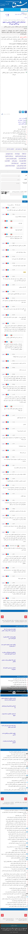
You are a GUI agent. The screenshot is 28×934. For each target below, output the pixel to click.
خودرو (26, 611)
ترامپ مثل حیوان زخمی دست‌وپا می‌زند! (18, 869)
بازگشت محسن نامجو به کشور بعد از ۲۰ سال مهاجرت (8, 645)
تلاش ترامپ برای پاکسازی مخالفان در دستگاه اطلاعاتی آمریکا (15, 861)
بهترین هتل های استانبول (20, 156)
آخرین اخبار (24, 808)
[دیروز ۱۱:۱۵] (21, 716)
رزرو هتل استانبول (9, 156)
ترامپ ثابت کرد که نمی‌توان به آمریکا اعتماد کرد (17, 843)
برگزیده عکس (24, 722)
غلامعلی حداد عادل (10, 149)
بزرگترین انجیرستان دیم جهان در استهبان (9, 741)
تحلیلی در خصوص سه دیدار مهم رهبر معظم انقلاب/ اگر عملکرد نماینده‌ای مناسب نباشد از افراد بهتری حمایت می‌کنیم (14, 138)
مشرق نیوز (16, 3)
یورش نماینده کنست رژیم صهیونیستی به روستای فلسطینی (15, 879)
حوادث (25, 793)
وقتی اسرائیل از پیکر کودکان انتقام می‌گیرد (18, 863)
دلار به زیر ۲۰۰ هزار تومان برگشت (20, 684)
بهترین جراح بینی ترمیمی (11, 158)
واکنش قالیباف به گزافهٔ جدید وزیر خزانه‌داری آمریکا (16, 782)
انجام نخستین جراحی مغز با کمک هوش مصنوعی (17, 834)
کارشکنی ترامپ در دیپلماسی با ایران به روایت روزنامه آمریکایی (14, 874)
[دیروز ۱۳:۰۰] (21, 735)
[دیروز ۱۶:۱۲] (21, 647)
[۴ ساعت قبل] (7, 914)
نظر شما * (25, 183)
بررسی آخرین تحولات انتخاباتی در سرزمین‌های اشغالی (16, 823)
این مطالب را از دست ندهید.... (21, 626)
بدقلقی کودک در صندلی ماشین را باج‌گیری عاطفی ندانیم (16, 852)
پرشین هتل (14, 161)
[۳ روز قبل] (20, 616)
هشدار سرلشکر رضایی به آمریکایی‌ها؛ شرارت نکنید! (16, 902)
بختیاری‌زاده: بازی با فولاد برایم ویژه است (18, 890)
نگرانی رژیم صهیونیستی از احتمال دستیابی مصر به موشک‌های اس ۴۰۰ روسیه (14, 813)
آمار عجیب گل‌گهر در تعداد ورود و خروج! (9, 714)
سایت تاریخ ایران (9, 154)
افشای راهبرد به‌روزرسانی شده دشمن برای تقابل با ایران (16, 773)
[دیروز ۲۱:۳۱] (21, 700)
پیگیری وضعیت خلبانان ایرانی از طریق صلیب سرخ (9, 637)
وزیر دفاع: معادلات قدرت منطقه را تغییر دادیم (17, 906)
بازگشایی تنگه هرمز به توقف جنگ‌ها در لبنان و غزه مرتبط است (14, 757)
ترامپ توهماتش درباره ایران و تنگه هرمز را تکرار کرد (16, 762)
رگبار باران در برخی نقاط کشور (21, 802)
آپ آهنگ (24, 154)
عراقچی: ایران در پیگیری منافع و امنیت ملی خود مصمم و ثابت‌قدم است (14, 871)
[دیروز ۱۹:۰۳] (21, 727)
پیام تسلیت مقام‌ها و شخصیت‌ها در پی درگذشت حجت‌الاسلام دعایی (15, 143)
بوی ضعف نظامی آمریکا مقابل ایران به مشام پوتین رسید (16, 819)
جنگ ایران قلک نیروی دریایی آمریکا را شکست (17, 888)
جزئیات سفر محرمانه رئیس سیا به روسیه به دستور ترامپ (15, 824)
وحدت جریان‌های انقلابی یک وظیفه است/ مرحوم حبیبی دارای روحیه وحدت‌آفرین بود (15, 133)
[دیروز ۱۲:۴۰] (21, 670)
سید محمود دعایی (19, 149)
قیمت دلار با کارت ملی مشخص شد (19, 679)
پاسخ (3, 207)
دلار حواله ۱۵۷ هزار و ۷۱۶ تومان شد (19, 682)
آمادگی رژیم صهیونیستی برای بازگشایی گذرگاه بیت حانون (15, 784)
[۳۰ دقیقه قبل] (7, 798)
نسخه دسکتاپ (14, 925)
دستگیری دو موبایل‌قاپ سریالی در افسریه (17, 691)
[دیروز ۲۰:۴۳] (21, 708)
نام (26, 175)
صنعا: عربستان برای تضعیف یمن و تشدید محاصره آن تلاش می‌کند (14, 876)
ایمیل (25, 179)
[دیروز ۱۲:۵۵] (21, 662)
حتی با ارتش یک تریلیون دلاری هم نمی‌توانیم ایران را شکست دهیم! (13, 768)
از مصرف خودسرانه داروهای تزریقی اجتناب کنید (17, 836)
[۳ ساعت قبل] (20, 914)
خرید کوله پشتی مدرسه (21, 168)
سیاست (23, 9)
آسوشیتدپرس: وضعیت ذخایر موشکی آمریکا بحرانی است (15, 892)
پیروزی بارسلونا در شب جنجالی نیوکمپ (19, 850)
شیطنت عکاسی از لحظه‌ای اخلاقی (19, 131)
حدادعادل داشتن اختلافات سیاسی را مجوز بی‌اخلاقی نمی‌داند (14, 23)
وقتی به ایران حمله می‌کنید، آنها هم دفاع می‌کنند (17, 832)
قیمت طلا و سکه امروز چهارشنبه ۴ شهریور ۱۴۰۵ (17, 680)
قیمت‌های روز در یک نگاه (22, 676)
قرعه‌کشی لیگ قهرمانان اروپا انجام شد (9, 707)
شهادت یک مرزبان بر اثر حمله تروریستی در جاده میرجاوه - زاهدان (9, 630)
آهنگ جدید (7, 161)
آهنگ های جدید (22, 161)
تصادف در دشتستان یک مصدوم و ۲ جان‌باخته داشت (8, 803)
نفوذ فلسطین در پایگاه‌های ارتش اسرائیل (18, 858)
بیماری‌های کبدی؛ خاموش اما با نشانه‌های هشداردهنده (16, 770)
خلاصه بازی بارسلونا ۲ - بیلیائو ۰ (20, 848)
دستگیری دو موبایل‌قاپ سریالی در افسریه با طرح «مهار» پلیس (9, 653)
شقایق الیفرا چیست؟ (22, 845)
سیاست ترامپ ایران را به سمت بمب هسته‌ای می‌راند (16, 775)
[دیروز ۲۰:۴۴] (21, 631)
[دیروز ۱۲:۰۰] (21, 743)
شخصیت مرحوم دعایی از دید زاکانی (19, 136)
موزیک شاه (17, 154)
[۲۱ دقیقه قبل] (20, 798)
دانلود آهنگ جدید (22, 158)
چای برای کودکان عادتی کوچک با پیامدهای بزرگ (17, 837)
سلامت (25, 909)
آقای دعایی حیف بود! (22, 129)
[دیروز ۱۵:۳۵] (21, 654)
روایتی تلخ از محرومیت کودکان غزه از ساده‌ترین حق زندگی (15, 828)
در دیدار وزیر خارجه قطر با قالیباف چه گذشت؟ (17, 752)
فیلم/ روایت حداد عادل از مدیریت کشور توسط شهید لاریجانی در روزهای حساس (15, 778)
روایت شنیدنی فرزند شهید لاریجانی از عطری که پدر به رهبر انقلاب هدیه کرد (14, 760)
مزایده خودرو (23, 163)
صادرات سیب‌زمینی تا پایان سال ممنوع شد (9, 668)
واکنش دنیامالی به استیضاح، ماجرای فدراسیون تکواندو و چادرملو (8, 699)
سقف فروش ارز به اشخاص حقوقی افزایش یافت (17, 786)
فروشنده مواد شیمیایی (9, 165)
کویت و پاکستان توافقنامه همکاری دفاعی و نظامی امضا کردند (15, 790)
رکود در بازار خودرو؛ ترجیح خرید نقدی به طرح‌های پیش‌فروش (20, 621)
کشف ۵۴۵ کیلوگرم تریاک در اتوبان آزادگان (9, 661)
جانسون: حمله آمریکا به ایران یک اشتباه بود (18, 772)
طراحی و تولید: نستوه (14, 932)
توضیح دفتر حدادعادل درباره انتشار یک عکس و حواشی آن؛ (14, 20)
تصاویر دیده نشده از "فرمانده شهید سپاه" (18, 754)
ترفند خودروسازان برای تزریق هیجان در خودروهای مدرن (8, 621)
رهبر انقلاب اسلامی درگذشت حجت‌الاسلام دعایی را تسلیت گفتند (14, 141)
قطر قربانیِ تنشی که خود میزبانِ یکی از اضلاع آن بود (16, 830)
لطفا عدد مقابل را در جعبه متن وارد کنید (19, 191)
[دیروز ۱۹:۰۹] (21, 639)
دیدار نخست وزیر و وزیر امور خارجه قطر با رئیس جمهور (9, 726)
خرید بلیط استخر (15, 163)
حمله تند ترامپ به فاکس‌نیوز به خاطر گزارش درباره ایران (16, 826)
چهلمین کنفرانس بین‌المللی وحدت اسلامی (9, 734)
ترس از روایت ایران (22, 788)
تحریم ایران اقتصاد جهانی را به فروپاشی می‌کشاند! (17, 839)
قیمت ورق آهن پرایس (21, 165)
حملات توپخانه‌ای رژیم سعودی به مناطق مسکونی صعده (16, 821)
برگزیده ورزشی (24, 695)
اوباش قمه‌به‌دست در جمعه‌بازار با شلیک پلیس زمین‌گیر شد (15, 810)
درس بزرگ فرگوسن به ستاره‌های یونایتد (19, 780)
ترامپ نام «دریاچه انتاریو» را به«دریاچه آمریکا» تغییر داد (16, 881)
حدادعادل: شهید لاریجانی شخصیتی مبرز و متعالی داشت (15, 904)
